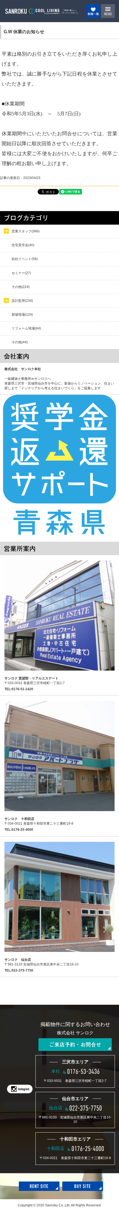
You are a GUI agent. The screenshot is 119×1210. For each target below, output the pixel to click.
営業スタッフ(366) (26, 231)
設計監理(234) (22, 301)
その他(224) (21, 287)
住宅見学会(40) (23, 245)
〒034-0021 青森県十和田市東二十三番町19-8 (38, 821)
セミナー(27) (21, 273)
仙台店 (55, 1107)
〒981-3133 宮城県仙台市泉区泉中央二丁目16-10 (41, 962)
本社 (55, 1071)
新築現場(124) (22, 314)
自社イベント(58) (25, 259)
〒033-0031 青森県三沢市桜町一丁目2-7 (34, 680)
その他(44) (20, 342)
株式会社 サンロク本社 (22, 369)
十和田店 (55, 1148)
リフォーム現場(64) (26, 328)
